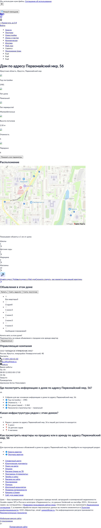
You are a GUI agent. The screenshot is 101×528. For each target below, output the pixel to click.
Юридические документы (16, 463)
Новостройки (11, 35)
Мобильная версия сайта (10, 518)
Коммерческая (11, 40)
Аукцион (8, 468)
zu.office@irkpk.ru (9, 361)
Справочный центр (13, 460)
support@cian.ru (48, 510)
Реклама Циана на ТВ (14, 471)
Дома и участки (12, 38)
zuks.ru (5, 364)
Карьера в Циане (12, 492)
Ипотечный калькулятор (15, 487)
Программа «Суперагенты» (16, 474)
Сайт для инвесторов (14, 495)
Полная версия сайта (18, 526)
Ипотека (8, 43)
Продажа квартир (15, 454)
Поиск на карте (11, 466)
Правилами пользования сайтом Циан (39, 504)
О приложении (6, 521)
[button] (53, 299)
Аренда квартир (15, 452)
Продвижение (11, 482)
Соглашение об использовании (38, 1)
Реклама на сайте (12, 479)
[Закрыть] (2, 4)
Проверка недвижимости (16, 489)
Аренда (8, 30)
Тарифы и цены (11, 476)
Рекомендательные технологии (13, 512)
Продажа (9, 32)
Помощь (8, 484)
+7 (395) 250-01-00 (10, 359)
